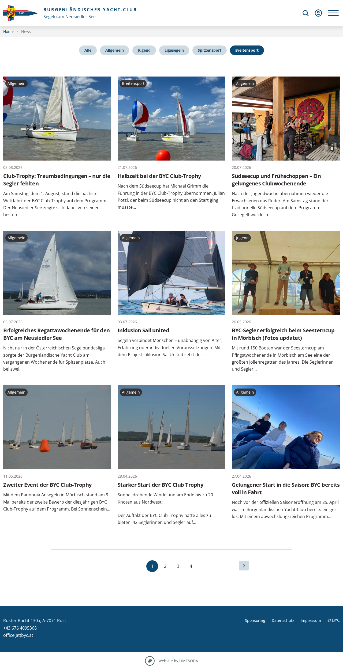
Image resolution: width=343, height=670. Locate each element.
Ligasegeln (174, 50)
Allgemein (114, 50)
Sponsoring (255, 620)
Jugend (144, 50)
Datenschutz (283, 620)
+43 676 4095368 (20, 628)
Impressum (311, 620)
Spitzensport (209, 50)
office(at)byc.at (18, 635)
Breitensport (247, 50)
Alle (87, 50)
